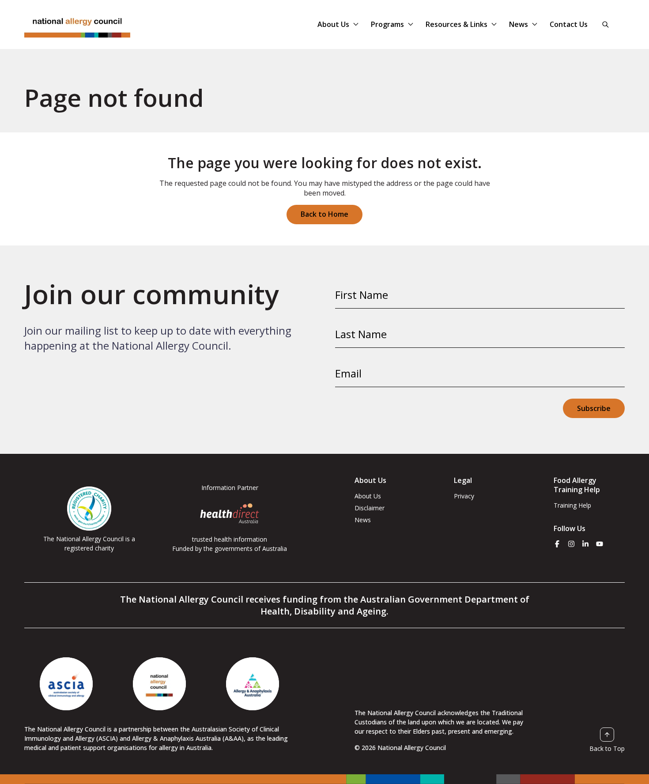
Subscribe (594, 408)
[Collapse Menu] (356, 24)
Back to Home (324, 214)
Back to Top (607, 748)
